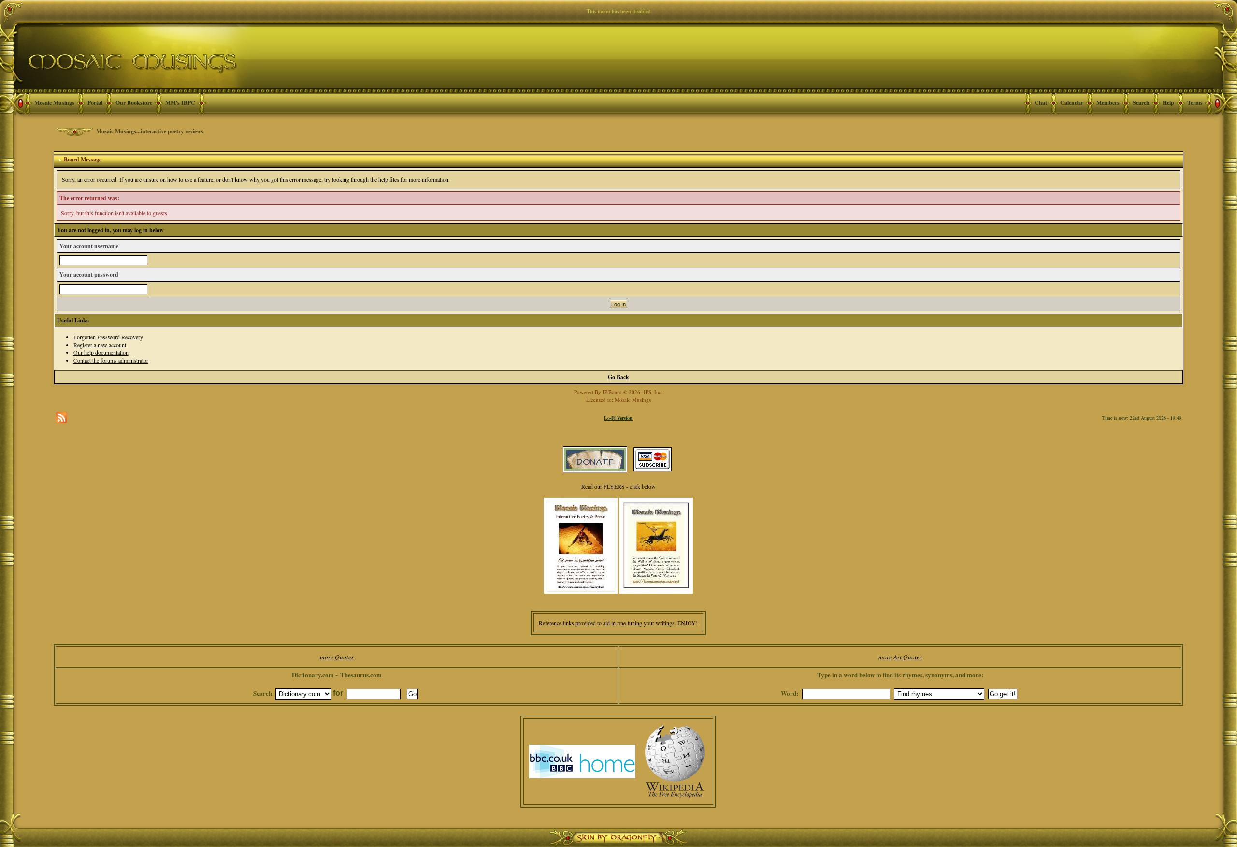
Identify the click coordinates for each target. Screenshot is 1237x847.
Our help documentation (101, 352)
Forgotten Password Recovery (108, 337)
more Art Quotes (900, 657)
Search (1141, 103)
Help (1168, 103)
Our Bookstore (133, 103)
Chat (1041, 103)
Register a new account (99, 345)
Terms (1195, 103)
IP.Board (612, 391)
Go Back (618, 377)
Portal (94, 103)
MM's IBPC (180, 103)
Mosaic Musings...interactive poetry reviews (149, 131)
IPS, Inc (653, 391)
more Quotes (337, 657)
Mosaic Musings (54, 103)
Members (1108, 103)
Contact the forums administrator (110, 360)
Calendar (1071, 103)
